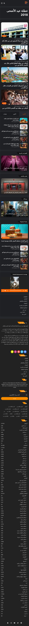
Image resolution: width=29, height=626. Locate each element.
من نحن (24, 309)
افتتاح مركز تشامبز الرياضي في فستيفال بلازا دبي (15, 192)
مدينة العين (23, 425)
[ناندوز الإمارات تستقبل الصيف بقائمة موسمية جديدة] (24, 120)
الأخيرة (24, 114)
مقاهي (24, 541)
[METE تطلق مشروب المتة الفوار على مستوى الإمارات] (24, 139)
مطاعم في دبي (5, 416)
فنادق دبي (18, 416)
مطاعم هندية (23, 535)
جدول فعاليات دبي (16, 411)
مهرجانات (24, 473)
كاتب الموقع (25, 38)
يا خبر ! (25, 613)
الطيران (24, 556)
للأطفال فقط (23, 570)
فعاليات (11, 413)
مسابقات (24, 432)
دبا (25, 443)
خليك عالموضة (24, 587)
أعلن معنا (24, 314)
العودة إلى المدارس (22, 449)
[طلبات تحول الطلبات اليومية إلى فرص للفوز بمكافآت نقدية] (24, 145)
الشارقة (25, 438)
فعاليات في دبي (24, 416)
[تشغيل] (26, 290)
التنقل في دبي (23, 550)
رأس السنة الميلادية (22, 452)
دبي (4, 411)
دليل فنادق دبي (24, 413)
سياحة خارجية (24, 598)
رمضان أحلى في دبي (22, 594)
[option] (14, 163)
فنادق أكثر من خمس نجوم (20, 482)
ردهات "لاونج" (23, 502)
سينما (25, 567)
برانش (24, 497)
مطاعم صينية (23, 526)
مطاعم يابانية (23, 539)
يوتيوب (24, 434)
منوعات (25, 611)
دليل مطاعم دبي (17, 413)
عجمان (25, 604)
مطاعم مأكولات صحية (21, 532)
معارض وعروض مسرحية (21, 469)
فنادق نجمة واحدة (22, 489)
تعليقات (5, 114)
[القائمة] (1, 3)
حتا (26, 583)
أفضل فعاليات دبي (24, 408)
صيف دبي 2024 (23, 600)
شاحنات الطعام (23, 504)
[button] (14, 284)
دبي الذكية (25, 589)
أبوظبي (26, 406)
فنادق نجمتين (23, 491)
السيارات (24, 554)
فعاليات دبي (5, 413)
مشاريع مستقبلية (23, 307)
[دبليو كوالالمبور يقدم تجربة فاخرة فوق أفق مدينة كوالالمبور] (24, 133)
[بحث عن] (4, 3)
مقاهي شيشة (23, 543)
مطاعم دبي (12, 416)
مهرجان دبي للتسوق (22, 471)
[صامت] (5, 290)
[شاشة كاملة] (3, 290)
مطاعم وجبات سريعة (21, 537)
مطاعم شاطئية (23, 522)
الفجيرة (25, 441)
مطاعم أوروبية (23, 513)
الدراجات (24, 552)
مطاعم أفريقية (23, 508)
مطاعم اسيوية (23, 515)
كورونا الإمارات (24, 607)
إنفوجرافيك (24, 427)
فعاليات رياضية (23, 465)
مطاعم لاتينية (23, 528)
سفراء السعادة (24, 596)
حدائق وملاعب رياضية (21, 563)
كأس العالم (24, 467)
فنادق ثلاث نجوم (22, 484)
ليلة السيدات (23, 506)
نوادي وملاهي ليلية (22, 546)
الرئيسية (25, 436)
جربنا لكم (25, 580)
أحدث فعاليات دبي (11, 406)
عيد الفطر (24, 462)
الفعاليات (25, 296)
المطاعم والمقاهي (23, 301)
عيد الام (24, 458)
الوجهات (25, 303)
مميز (26, 609)
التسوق (24, 561)
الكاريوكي (24, 495)
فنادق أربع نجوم (23, 480)
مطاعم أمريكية (23, 511)
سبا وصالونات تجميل (22, 565)
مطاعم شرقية (23, 524)
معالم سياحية (23, 574)
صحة (25, 615)
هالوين (24, 476)
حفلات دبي (9, 411)
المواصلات (25, 548)
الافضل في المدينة (23, 305)
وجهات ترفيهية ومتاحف (21, 576)
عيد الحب (24, 460)
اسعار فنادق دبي (8, 408)
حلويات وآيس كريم (22, 500)
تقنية (26, 578)
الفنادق (25, 298)
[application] (14, 284)
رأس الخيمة (24, 591)
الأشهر (14, 114)
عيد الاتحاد (24, 456)
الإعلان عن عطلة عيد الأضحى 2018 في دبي (15, 108)
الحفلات (24, 447)
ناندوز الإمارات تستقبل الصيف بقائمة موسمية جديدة (14, 241)
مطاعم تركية (23, 519)
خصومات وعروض (23, 585)
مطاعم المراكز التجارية (21, 517)
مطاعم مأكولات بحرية (21, 530)
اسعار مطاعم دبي (24, 411)
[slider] (15, 290)
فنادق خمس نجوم (22, 487)
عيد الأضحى (23, 454)
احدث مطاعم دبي (16, 408)
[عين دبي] (26, 3)
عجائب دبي (25, 602)
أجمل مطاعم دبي (20, 406)
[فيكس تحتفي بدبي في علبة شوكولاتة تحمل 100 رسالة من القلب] (24, 126)
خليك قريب (22, 312)
